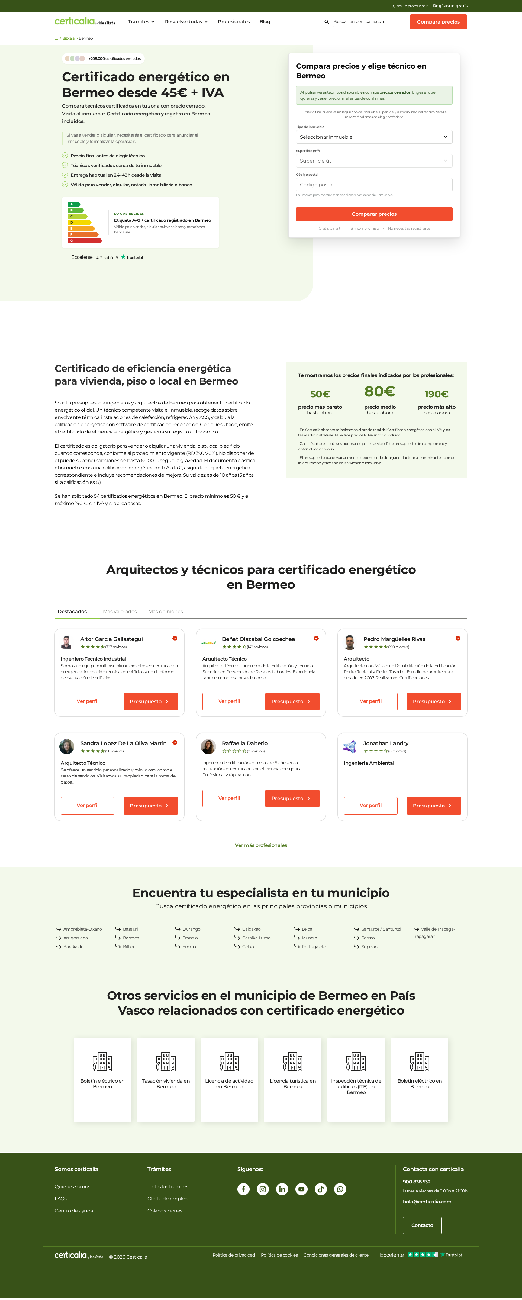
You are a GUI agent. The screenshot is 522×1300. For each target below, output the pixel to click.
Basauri (130, 929)
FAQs (60, 1199)
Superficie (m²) (308, 151)
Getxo (248, 946)
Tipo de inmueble (310, 127)
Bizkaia (69, 38)
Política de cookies (279, 1255)
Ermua (189, 946)
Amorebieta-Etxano (82, 929)
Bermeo (131, 938)
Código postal (307, 174)
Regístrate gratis (450, 5)
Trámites (138, 21)
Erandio (190, 938)
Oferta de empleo (167, 1199)
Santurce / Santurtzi (381, 929)
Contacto (422, 1225)
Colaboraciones (164, 1211)
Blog (264, 21)
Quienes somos (72, 1186)
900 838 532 (416, 1182)
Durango (191, 929)
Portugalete (314, 946)
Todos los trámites (167, 1186)
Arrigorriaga (75, 938)
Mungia (309, 938)
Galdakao (251, 929)
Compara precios (438, 22)
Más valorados (120, 611)
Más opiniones (165, 611)
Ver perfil (87, 701)
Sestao (368, 938)
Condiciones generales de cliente (336, 1255)
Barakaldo (73, 946)
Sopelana (371, 946)
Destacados (72, 611)
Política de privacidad (234, 1255)
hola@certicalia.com (427, 1202)
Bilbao (129, 946)
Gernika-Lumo (256, 938)
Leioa (307, 929)
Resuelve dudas (183, 21)
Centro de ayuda (74, 1211)
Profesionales (234, 21)
